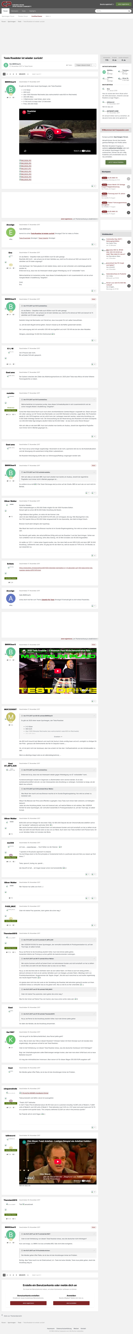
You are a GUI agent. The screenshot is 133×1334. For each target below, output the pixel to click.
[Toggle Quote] (22, 306)
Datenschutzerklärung (64, 1328)
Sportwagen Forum (8, 16)
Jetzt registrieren (123, 4)
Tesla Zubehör (43, 238)
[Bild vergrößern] (34, 1093)
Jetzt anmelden (71, 1303)
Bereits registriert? (106, 4)
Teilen (69, 65)
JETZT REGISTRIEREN (115, 162)
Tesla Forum (28, 66)
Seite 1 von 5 (36, 74)
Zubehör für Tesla (48, 599)
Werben (76, 1328)
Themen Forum (23, 16)
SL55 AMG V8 (113, 178)
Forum (5, 11)
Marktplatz (14, 11)
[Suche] (129, 11)
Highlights (32, 11)
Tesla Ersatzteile (24, 238)
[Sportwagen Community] (7, 4)
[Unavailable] (25, 160)
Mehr (48, 16)
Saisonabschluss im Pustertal (116, 274)
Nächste (22, 74)
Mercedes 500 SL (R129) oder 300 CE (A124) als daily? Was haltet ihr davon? (115, 252)
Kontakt (83, 1328)
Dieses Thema (120, 11)
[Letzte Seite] (27, 74)
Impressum (51, 1328)
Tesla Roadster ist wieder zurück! (42, 233)
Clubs (24, 11)
